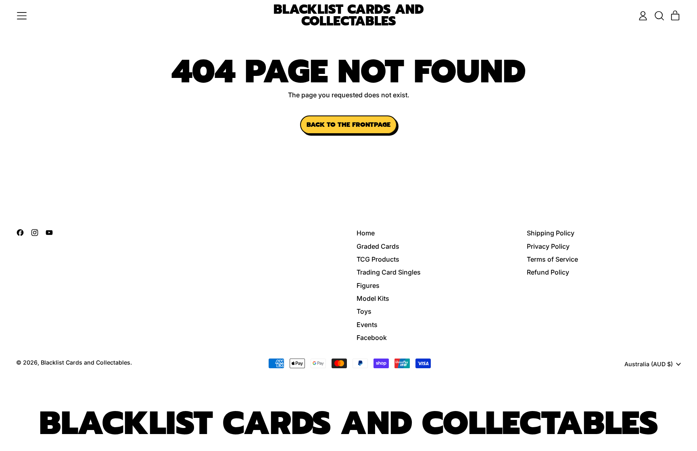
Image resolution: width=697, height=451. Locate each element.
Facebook (372, 338)
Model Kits (373, 298)
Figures (368, 285)
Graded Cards (378, 246)
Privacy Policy (548, 246)
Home (366, 233)
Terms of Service (552, 259)
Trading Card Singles (389, 272)
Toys (364, 311)
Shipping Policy (550, 233)
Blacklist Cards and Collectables (348, 15)
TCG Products (378, 259)
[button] (659, 15)
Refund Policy (548, 272)
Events (367, 325)
